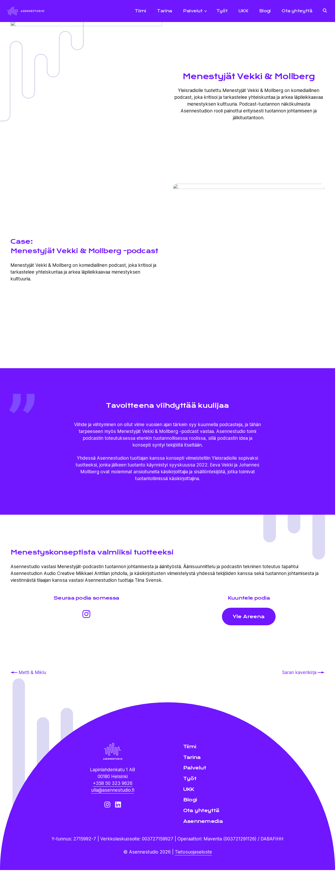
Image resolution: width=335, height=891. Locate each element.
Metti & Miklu (32, 672)
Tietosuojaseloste (193, 852)
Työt (222, 10)
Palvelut (192, 10)
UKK (243, 10)
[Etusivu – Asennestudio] (113, 751)
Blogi (265, 10)
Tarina (164, 10)
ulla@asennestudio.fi (112, 790)
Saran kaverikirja (300, 672)
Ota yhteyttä (297, 10)
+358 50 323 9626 (112, 783)
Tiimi (140, 10)
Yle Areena (249, 616)
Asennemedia (203, 821)
